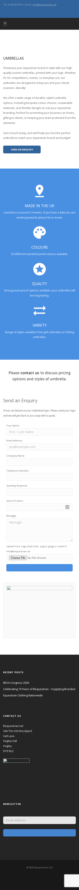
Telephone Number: (17, 470)
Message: (11, 515)
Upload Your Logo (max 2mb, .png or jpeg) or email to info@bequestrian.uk (36, 549)
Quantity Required (16, 485)
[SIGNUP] (39, 833)
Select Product (14, 500)
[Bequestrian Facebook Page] (12, 11)
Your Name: (13, 425)
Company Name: (15, 455)
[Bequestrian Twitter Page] (8, 11)
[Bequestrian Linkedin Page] (16, 11)
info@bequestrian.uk (44, 4)
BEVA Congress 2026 (16, 683)
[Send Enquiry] (39, 568)
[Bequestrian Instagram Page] (4, 11)
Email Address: (14, 440)
